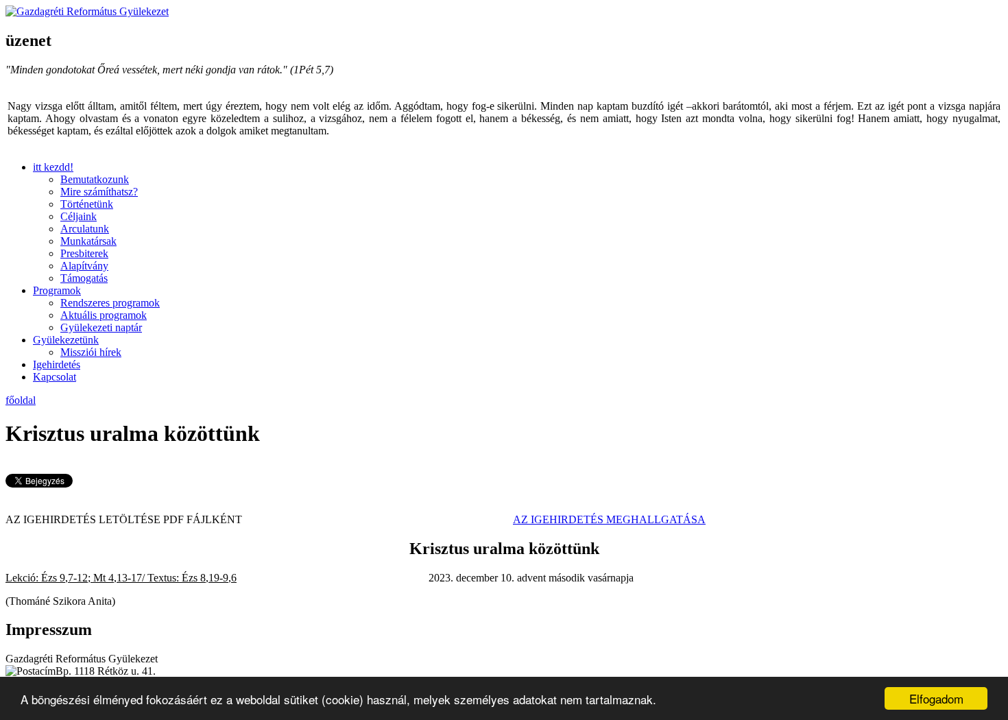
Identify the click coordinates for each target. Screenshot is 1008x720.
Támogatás (84, 278)
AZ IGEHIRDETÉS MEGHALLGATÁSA (609, 519)
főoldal (20, 400)
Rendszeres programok (110, 303)
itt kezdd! (53, 167)
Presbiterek (84, 253)
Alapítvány (84, 266)
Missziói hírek (90, 352)
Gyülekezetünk (66, 340)
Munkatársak (88, 241)
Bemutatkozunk (94, 179)
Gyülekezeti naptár (101, 327)
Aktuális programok (103, 315)
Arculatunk (84, 229)
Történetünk (86, 204)
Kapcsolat (54, 377)
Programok (57, 290)
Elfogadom (936, 698)
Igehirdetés (56, 364)
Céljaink (78, 216)
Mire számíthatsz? (99, 191)
